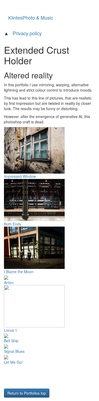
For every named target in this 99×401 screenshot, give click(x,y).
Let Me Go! (13, 361)
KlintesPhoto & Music (30, 17)
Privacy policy (27, 33)
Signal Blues (14, 351)
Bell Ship (11, 340)
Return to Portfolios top (26, 393)
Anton (9, 282)
